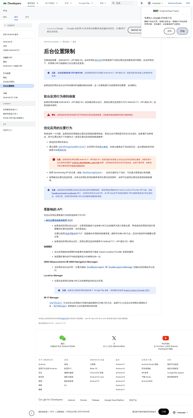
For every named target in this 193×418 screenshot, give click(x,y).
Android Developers (51, 42)
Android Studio (175, 3)
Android (41, 364)
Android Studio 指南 (150, 364)
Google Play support (175, 372)
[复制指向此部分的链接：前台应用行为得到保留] (78, 96)
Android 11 (120, 389)
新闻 (40, 381)
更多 (102, 3)
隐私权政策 (68, 381)
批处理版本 (70, 233)
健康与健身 (68, 372)
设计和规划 (49, 3)
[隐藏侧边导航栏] (31, 413)
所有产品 (133, 400)
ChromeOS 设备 (96, 372)
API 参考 (145, 372)
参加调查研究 (172, 377)
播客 (40, 389)
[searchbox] (17, 25)
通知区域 (62, 150)
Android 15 (120, 372)
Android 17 (120, 364)
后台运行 (99, 60)
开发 (67, 3)
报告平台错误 (172, 364)
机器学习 (68, 368)
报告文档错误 (172, 368)
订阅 (163, 411)
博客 (40, 385)
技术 (27, 17)
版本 (16, 17)
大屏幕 (92, 364)
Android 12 (120, 385)
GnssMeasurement (95, 267)
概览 (5, 17)
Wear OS (93, 368)
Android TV (94, 381)
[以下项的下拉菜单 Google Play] (93, 3)
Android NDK (147, 381)
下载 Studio (146, 377)
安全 (40, 372)
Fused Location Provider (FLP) (136, 290)
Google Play (84, 3)
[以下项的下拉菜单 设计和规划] (58, 3)
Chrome (83, 400)
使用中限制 (76, 166)
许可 (52, 412)
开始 (182, 31)
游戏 (66, 364)
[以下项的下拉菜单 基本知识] (38, 3)
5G (65, 385)
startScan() (56, 303)
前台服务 (104, 147)
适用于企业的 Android (47, 368)
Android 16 (120, 368)
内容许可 (64, 318)
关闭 (169, 31)
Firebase (95, 400)
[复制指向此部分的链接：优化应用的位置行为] (74, 128)
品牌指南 (60, 412)
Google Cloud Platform (114, 400)
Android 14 (120, 377)
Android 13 (120, 381)
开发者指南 (146, 368)
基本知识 (31, 3)
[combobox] (124, 3)
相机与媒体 (68, 377)
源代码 (41, 377)
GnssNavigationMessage (120, 267)
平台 (5, 10)
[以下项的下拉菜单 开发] (72, 3)
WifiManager (60, 306)
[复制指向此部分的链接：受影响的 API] (65, 209)
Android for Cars (97, 377)
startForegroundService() (72, 147)
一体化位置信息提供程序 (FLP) (58, 220)
